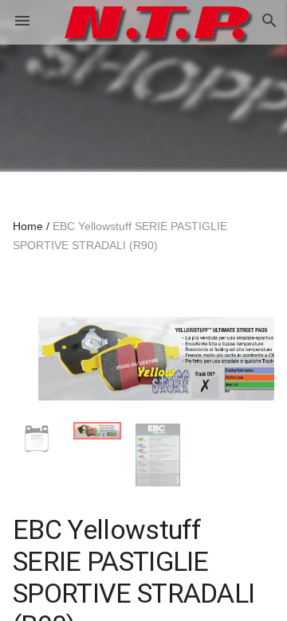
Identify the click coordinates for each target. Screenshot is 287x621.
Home (28, 226)
